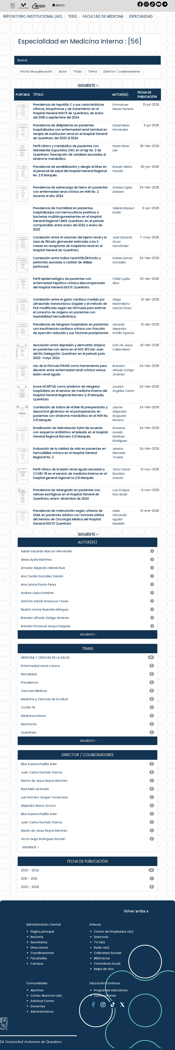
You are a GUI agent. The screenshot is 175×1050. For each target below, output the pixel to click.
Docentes (38, 1006)
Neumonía (28, 724)
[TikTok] (112, 1004)
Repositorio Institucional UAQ (32, 16)
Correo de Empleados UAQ (113, 931)
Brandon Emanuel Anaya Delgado (46, 626)
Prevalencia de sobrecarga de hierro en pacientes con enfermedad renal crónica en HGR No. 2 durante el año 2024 (70, 191)
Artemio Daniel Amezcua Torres (44, 601)
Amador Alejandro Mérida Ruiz (43, 568)
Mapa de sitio (104, 969)
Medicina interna (33, 716)
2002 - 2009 (30, 887)
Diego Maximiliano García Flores (121, 303)
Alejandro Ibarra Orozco (38, 806)
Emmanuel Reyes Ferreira (122, 106)
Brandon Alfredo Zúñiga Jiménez (123, 370)
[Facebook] (93, 1004)
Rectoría (37, 937)
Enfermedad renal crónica (40, 666)
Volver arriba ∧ (136, 911)
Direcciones (39, 947)
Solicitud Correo (42, 1001)
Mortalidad (29, 674)
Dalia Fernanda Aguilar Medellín (119, 517)
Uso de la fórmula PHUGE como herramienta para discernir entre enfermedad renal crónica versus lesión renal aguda (70, 370)
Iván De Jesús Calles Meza (122, 347)
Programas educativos (111, 990)
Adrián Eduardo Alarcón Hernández (46, 551)
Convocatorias (105, 995)
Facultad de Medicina (103, 16)
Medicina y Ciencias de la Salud (44, 699)
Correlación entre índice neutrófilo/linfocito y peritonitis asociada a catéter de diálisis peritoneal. (67, 262)
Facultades (39, 958)
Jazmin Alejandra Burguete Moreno (119, 413)
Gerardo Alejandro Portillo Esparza (123, 328)
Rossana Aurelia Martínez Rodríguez (119, 434)
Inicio (60, 5)
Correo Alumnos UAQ (46, 995)
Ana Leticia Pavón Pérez (38, 584)
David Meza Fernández (120, 127)
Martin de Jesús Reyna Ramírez (44, 830)
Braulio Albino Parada (122, 169)
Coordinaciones (42, 953)
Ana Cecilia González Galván (42, 576)
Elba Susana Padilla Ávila (39, 764)
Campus (37, 963)
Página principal (42, 931)
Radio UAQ (101, 947)
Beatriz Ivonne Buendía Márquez (45, 609)
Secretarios (39, 942)
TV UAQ (99, 942)
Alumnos (37, 990)
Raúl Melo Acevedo (35, 789)
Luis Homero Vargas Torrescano (44, 797)
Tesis (72, 16)
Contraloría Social (107, 963)
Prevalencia (29, 682)
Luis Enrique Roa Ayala (120, 492)
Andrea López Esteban (122, 189)
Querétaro (28, 732)
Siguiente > (88, 85)
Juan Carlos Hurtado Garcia (41, 822)
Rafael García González (122, 260)
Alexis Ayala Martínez (36, 559)
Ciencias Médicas (34, 691)
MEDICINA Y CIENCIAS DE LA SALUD (45, 657)
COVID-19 (28, 707)
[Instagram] (103, 1004)
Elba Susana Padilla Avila (39, 814)
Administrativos (42, 1011)
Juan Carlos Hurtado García (41, 772)
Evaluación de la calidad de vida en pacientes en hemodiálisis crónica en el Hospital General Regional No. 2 (69, 452)
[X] (122, 1004)
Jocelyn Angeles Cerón (123, 388)
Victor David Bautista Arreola (121, 473)
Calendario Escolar (107, 953)
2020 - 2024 (30, 870)
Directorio (101, 937)
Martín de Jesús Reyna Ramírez (44, 781)
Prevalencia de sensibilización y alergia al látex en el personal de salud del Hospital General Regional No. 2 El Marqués (70, 171)
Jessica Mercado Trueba (118, 452)
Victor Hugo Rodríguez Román (43, 839)
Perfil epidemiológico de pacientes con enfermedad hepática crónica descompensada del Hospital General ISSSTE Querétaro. (69, 283)
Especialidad (141, 16)
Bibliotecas (102, 958)
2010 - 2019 (29, 878)
